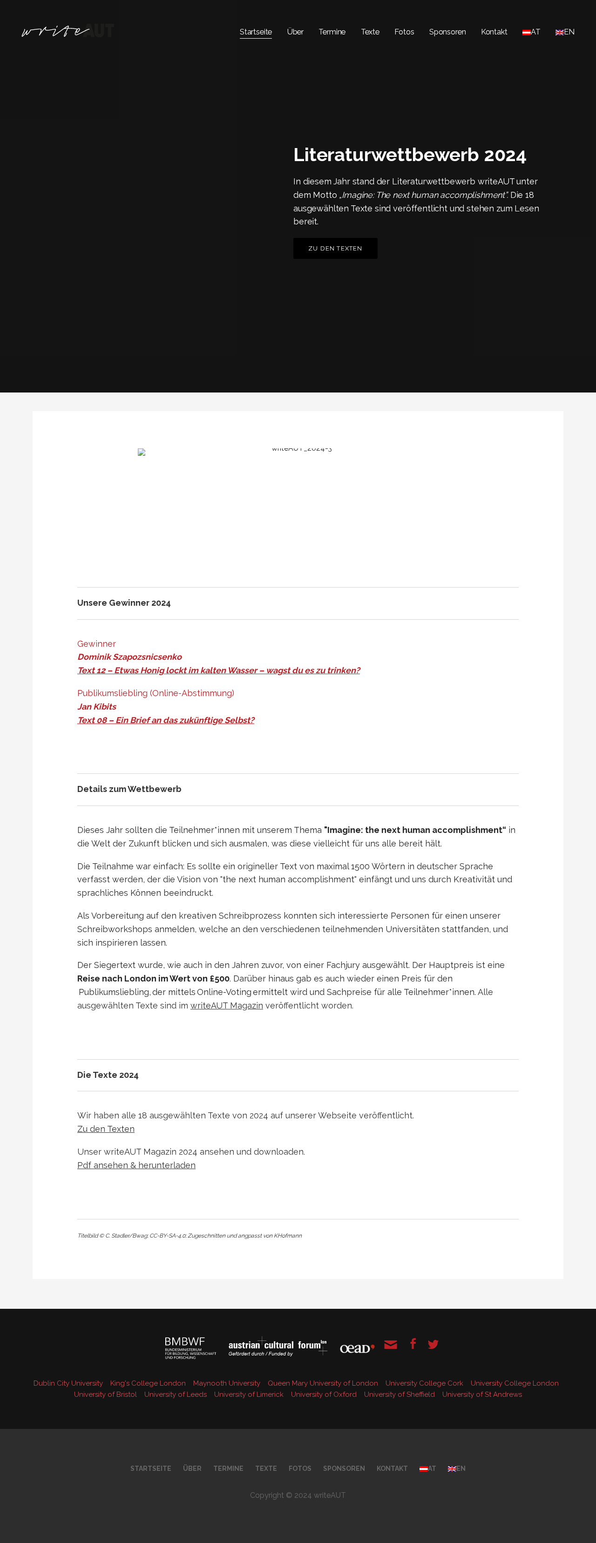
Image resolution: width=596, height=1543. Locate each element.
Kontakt (494, 31)
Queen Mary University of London (324, 1383)
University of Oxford (325, 1394)
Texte (370, 31)
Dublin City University (69, 1383)
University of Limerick (249, 1394)
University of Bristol (106, 1394)
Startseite (256, 31)
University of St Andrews (482, 1394)
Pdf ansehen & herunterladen (136, 1165)
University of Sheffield (400, 1394)
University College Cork (425, 1383)
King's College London (149, 1383)
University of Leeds (176, 1394)
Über (295, 31)
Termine (331, 31)
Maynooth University (227, 1383)
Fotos (404, 31)
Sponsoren (447, 31)
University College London (516, 1383)
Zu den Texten (335, 248)
